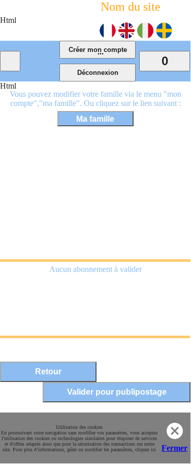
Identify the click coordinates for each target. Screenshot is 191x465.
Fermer (174, 448)
